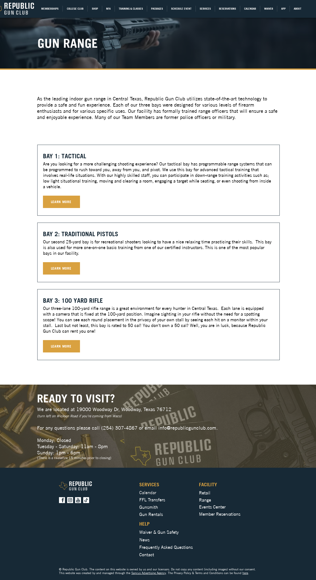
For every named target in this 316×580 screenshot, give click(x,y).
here (245, 573)
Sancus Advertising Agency (148, 573)
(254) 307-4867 (119, 428)
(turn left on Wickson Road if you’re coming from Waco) (79, 416)
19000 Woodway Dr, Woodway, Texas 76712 (123, 409)
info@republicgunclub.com (187, 428)
